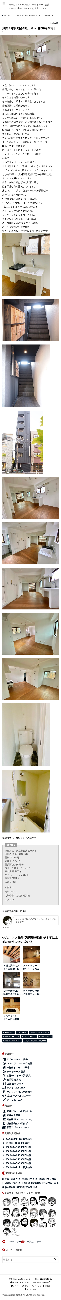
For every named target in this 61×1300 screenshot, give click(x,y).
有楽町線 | (37, 1183)
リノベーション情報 (20, 1286)
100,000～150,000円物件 (18, 1147)
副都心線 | (11, 1187)
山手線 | (6, 1179)
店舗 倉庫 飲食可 (15, 1083)
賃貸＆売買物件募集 (41, 1282)
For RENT (23, 1032)
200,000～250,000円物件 (18, 1155)
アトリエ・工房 (14, 1100)
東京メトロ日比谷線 (13, 1041)
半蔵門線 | (48, 1183)
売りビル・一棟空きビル (19, 1111)
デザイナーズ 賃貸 (12, 1037)
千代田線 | (27, 1183)
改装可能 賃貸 (13, 1079)
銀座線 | (26, 1179)
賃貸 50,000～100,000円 (36, 1041)
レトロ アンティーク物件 (19, 1063)
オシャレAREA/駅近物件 (19, 1092)
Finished (8, 1032)
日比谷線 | (7, 1183)
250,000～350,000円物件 (18, 1159)
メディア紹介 (31, 1289)
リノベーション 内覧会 (41, 1286)
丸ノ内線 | (52, 1179)
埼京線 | (21, 1187)
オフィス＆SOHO (15, 1088)
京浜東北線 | (32, 1187)
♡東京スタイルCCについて (19, 1279)
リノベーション (30, 1037)
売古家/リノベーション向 (19, 1119)
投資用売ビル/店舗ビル (18, 1123)
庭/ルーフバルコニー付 (19, 1096)
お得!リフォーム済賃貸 (40, 1032)
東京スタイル (46, 1037)
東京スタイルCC (22, 1295)
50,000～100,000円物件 (17, 1143)
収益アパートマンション (19, 1127)
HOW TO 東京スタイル (21, 1282)
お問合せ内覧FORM (43, 1279)
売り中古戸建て (14, 1115)
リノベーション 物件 (17, 1059)
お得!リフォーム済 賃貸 (18, 1075)
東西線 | (17, 1183)
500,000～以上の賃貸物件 (18, 1167)
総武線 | (43, 1179)
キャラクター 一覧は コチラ (23, 1241)
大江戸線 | (16, 1179)
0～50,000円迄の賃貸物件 (18, 1139)
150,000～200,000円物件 (18, 1151)
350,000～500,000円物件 (18, 1163)
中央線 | (34, 1179)
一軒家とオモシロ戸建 (17, 1067)
